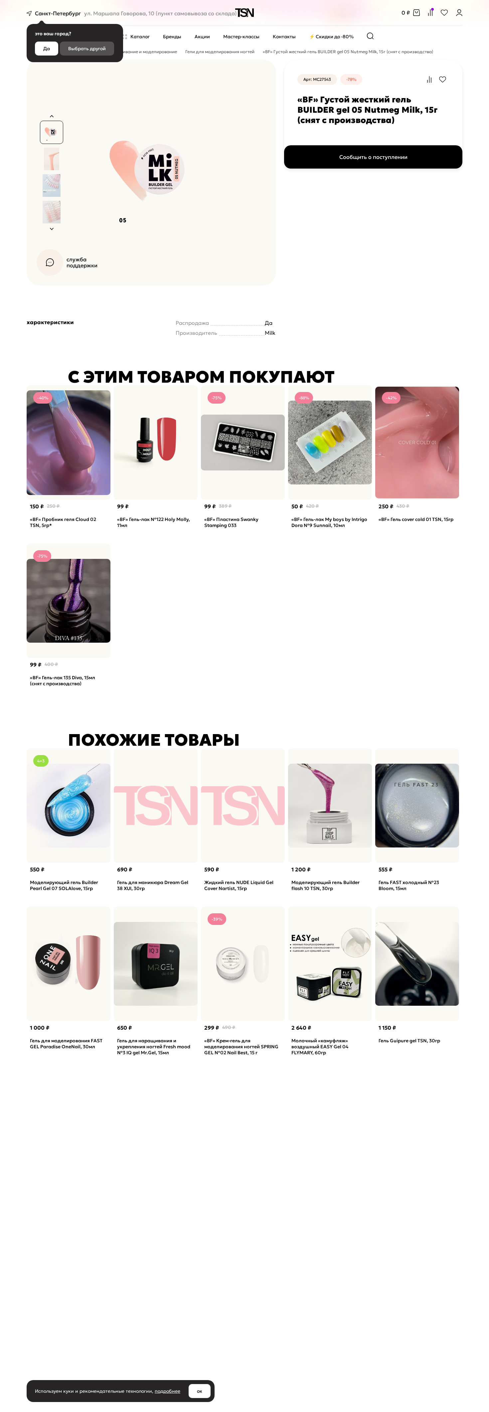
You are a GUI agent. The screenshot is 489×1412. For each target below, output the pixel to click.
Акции (202, 37)
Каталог (140, 37)
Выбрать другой (87, 49)
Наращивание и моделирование (142, 52)
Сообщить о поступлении (373, 157)
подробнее (167, 1391)
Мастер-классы (241, 37)
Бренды (172, 37)
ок (199, 1391)
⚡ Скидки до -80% (331, 37)
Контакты (284, 37)
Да (46, 49)
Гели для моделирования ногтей (219, 52)
